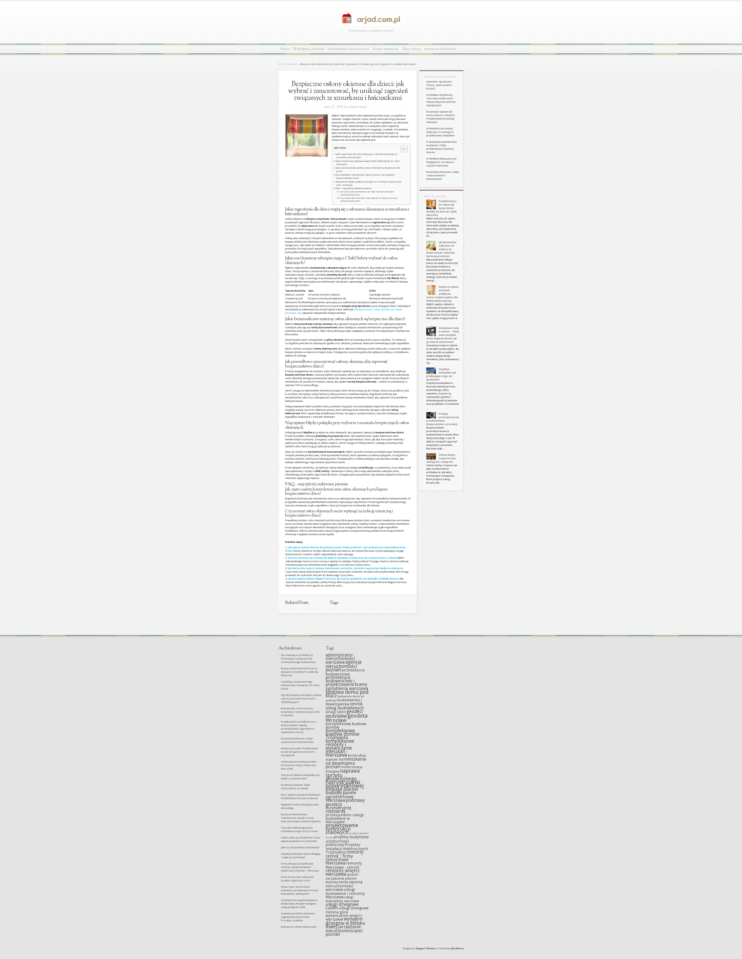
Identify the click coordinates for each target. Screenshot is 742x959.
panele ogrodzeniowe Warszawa (341, 796)
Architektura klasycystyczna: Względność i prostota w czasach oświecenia (441, 162)
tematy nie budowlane (440, 49)
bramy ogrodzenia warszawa (347, 686)
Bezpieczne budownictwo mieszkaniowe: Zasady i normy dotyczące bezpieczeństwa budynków (301, 818)
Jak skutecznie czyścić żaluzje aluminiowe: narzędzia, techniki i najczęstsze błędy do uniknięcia (345, 568)
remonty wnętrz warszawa (343, 872)
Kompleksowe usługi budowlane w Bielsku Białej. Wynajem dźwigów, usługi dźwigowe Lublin (299, 904)
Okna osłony (411, 49)
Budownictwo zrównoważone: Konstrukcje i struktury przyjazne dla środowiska (300, 712)
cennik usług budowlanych (345, 706)
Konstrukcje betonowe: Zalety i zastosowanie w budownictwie (442, 175)
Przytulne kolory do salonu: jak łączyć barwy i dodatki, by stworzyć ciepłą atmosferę (441, 208)
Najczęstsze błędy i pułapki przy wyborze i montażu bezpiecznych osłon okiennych (368, 183)
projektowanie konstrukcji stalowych (342, 828)
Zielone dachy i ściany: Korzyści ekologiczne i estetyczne (441, 458)
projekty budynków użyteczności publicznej (347, 841)
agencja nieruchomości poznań (344, 666)
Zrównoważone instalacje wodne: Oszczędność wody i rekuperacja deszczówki (299, 765)
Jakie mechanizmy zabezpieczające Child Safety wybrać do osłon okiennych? (368, 163)
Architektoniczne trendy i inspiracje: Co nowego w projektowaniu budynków (440, 132)
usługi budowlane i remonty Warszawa (345, 893)
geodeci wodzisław (344, 714)
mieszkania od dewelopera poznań (346, 763)
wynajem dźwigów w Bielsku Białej (345, 922)
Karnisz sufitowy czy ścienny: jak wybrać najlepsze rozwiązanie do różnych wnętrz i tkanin (342, 558)
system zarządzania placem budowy (342, 878)
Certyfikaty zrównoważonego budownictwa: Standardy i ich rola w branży (300, 685)
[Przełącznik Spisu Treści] (402, 149)
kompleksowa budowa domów (346, 725)
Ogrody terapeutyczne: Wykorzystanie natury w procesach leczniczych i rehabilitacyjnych (301, 699)
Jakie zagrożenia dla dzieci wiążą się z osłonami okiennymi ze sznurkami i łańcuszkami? (366, 156)
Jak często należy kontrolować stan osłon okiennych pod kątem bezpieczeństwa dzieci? (367, 193)
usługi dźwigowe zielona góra (347, 910)
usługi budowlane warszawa (342, 899)
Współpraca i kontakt (308, 49)
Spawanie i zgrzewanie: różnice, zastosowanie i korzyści (439, 85)
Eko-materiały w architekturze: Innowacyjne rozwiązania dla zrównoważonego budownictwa (298, 659)
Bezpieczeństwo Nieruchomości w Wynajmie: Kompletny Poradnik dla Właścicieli (299, 672)
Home (285, 49)
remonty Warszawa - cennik (344, 865)
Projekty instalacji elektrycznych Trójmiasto (347, 848)
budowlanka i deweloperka (344, 702)
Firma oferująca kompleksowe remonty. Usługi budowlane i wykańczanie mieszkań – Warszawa (300, 867)
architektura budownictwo (345, 672)
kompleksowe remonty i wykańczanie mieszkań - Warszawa (340, 748)
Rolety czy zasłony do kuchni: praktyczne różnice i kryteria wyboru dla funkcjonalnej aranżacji (442, 293)
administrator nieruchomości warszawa (340, 659)
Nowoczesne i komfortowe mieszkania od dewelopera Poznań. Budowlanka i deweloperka (300, 890)
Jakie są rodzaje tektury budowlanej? (300, 847)
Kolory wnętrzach (385, 49)
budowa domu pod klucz (347, 693)
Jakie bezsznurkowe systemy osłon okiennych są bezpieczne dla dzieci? (368, 169)
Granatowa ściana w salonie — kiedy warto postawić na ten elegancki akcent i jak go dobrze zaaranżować (442, 335)
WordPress (457, 948)
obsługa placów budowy (342, 790)
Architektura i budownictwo (348, 49)
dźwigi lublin (336, 712)
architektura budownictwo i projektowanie (340, 681)
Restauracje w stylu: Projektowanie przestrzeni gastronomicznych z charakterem (299, 752)
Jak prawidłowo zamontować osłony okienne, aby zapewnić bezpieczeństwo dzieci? (365, 176)
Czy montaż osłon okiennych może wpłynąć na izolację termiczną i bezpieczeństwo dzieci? (369, 199)
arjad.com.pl (358, 106)
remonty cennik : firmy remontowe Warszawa (344, 858)
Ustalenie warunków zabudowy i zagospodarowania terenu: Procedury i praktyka (298, 917)
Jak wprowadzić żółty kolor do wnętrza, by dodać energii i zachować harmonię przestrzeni (441, 249)
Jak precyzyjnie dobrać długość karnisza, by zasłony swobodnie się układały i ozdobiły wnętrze (343, 578)
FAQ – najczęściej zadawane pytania (354, 188)
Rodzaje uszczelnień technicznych (299, 927)
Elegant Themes (426, 948)
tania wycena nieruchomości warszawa (344, 886)
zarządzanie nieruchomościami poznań (344, 930)
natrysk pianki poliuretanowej (345, 784)
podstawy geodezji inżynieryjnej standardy (345, 806)
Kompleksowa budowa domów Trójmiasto (342, 734)
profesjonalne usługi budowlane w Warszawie (345, 818)
